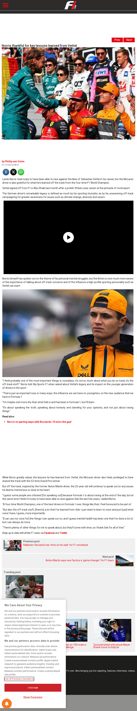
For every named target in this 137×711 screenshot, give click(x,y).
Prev (117, 40)
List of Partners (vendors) (19, 679)
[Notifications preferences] (7, 704)
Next (129, 40)
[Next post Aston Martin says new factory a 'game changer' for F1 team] (68, 565)
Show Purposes (32, 697)
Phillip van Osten (14, 161)
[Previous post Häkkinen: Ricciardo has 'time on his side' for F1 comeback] (68, 550)
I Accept (33, 687)
